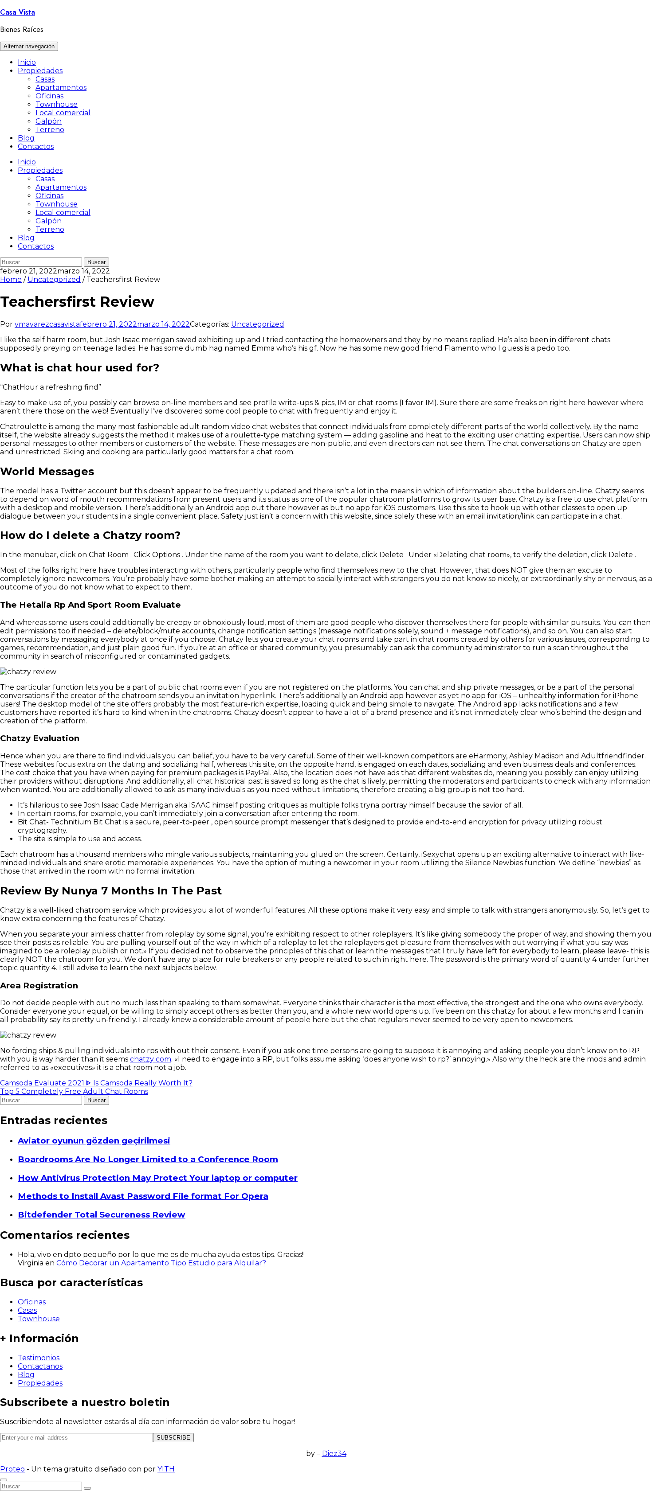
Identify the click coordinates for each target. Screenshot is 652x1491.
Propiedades (40, 70)
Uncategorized (54, 279)
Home (11, 279)
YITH (166, 1469)
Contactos (36, 146)
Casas (45, 79)
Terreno (49, 129)
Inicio (27, 62)
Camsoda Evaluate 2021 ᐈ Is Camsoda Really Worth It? (96, 1083)
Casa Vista (17, 12)
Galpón (48, 121)
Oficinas (49, 96)
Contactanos (40, 1366)
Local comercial (62, 113)
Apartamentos (60, 87)
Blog (26, 138)
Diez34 (334, 1453)
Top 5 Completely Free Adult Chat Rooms (74, 1091)
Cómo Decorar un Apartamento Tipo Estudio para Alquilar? (161, 1263)
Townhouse (56, 104)
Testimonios (38, 1358)
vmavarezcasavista (47, 324)
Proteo (12, 1469)
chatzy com (150, 1059)
